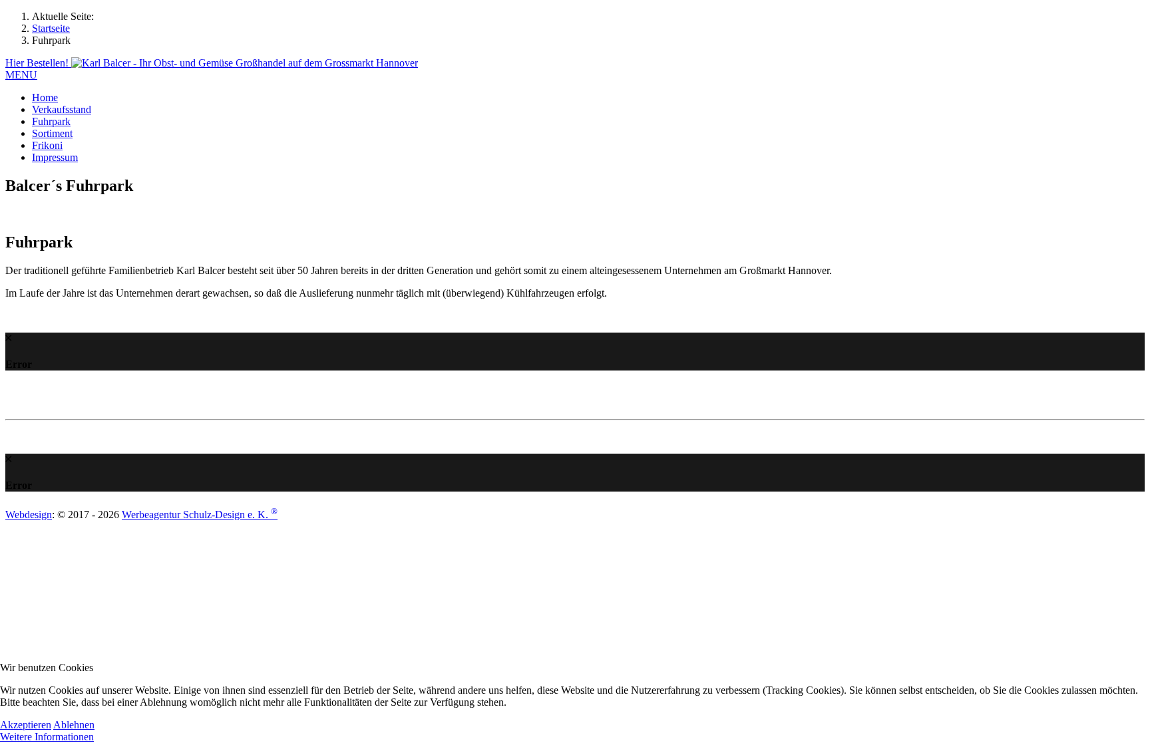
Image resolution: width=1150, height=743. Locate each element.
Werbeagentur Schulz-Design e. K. (200, 514)
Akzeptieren (25, 724)
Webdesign (28, 514)
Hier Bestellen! (38, 63)
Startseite (51, 28)
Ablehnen (74, 724)
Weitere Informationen (47, 736)
